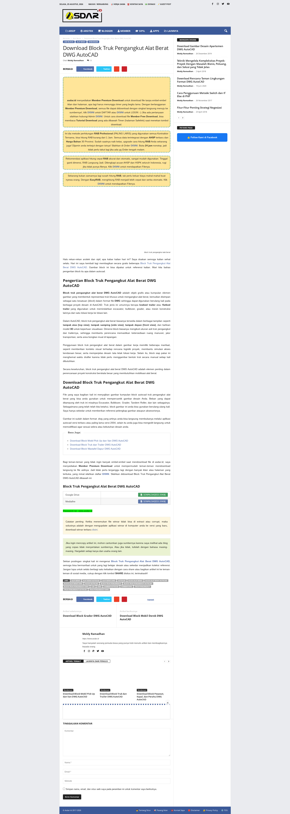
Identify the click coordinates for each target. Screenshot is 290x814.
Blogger (107, 30)
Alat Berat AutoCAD (91, 581)
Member (125, 30)
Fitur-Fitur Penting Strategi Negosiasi (199, 107)
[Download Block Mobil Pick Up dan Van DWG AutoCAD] (79, 678)
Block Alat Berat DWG (73, 584)
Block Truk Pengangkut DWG (76, 587)
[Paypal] (93, 651)
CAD (93, 587)
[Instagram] (218, 4)
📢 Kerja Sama (118, 4)
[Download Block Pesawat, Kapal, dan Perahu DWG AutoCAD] (153, 678)
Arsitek (88, 30)
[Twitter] (223, 4)
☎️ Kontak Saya (135, 4)
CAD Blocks (69, 42)
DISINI (90, 112)
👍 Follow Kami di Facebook (202, 137)
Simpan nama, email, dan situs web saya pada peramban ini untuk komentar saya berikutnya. (111, 789)
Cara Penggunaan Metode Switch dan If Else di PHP (201, 94)
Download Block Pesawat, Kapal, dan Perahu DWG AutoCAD (150, 696)
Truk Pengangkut (142, 587)
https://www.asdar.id (90, 639)
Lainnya (172, 30)
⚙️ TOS (224, 810)
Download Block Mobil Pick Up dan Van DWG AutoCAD (99, 440)
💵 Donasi (150, 4)
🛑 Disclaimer (194, 810)
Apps (155, 30)
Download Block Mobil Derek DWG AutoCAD (141, 617)
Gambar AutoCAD (111, 587)
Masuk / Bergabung (98, 4)
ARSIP (71, 30)
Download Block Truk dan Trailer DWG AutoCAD (95, 444)
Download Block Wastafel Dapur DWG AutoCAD (95, 448)
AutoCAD (122, 581)
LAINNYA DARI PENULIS (97, 661)
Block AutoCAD (91, 584)
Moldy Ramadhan (76, 60)
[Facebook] (213, 4)
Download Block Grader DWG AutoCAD (87, 615)
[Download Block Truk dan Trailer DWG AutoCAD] (116, 678)
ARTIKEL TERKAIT (73, 661)
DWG (99, 587)
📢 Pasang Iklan (161, 810)
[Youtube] (228, 4)
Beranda (66, 38)
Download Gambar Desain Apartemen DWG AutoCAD (200, 47)
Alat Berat (77, 38)
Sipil (141, 30)
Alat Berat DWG (108, 581)
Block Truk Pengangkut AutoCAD (138, 584)
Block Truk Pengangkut (111, 584)
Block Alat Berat (135, 581)
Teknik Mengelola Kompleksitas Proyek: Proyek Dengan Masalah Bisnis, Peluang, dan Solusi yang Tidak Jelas (201, 64)
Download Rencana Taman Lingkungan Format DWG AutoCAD (201, 80)
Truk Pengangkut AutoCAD (75, 590)
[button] (225, 31)
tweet (150, 599)
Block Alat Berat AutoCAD (156, 581)
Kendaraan (93, 42)
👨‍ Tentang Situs (143, 810)
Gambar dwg (126, 587)
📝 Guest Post (164, 4)
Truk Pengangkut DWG (99, 590)
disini (95, 529)
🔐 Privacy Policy (210, 810)
